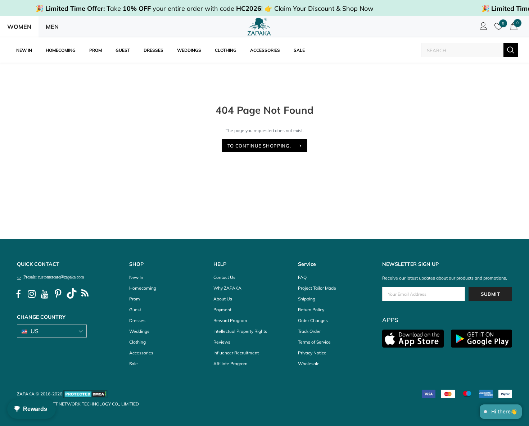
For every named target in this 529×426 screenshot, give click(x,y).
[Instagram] (31, 294)
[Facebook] (18, 294)
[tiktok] (71, 294)
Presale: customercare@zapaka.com (52, 277)
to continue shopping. (259, 146)
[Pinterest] (58, 294)
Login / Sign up (482, 28)
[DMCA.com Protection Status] (85, 393)
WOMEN (19, 26)
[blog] (84, 294)
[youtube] (45, 294)
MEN (52, 26)
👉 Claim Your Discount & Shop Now (319, 8)
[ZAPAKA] (259, 27)
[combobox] (462, 50)
